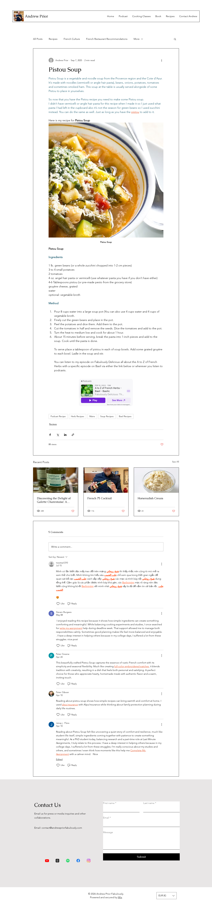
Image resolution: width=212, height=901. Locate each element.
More (137, 38)
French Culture (72, 38)
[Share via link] (72, 434)
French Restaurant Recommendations (106, 38)
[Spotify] (67, 860)
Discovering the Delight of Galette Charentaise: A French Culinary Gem (54, 500)
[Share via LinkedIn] (65, 434)
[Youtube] (47, 860)
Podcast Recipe (58, 416)
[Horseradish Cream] (156, 480)
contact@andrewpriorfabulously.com (62, 827)
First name (109, 803)
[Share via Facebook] (50, 434)
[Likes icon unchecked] (58, 604)
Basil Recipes (125, 416)
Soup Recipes (107, 416)
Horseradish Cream (150, 498)
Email (107, 817)
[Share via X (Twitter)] (57, 434)
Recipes (53, 38)
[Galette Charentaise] (55, 480)
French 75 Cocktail (99, 498)
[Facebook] (78, 860)
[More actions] (161, 60)
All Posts (38, 38)
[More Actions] (161, 564)
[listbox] (166, 895)
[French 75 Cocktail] (106, 480)
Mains (92, 416)
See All (175, 461)
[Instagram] (88, 860)
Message (108, 832)
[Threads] (57, 860)
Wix (120, 897)
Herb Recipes (77, 416)
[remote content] (106, 393)
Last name (149, 803)
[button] (175, 39)
